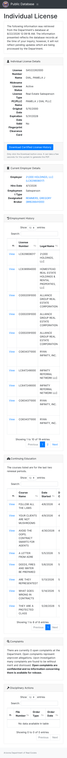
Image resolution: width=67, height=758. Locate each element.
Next (55, 444)
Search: (15, 233)
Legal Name (47, 246)
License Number (24, 244)
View (12, 254)
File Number (21, 713)
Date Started (46, 494)
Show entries (32, 227)
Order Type (36, 713)
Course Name (23, 494)
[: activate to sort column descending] (12, 244)
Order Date (51, 713)
